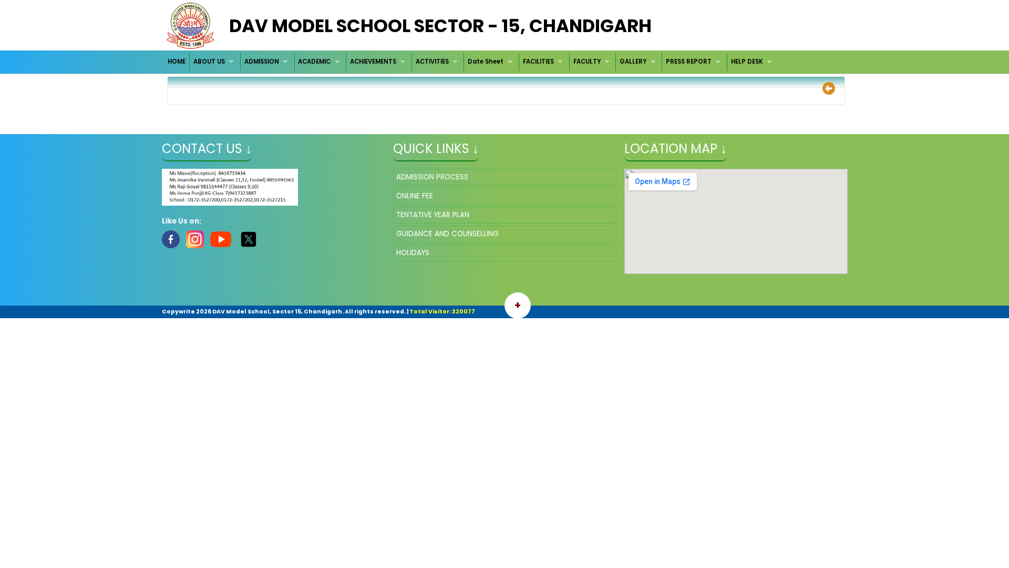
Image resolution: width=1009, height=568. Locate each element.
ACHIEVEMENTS (373, 61)
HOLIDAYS (412, 253)
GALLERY (633, 61)
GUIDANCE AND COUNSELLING (447, 234)
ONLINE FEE (414, 196)
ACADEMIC (314, 61)
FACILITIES (538, 61)
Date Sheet (485, 61)
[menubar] (471, 61)
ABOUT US (209, 61)
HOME (177, 61)
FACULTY (587, 61)
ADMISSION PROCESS (432, 177)
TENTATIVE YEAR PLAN (432, 215)
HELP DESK (747, 61)
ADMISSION (261, 61)
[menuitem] (177, 61)
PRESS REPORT (689, 61)
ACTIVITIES (432, 61)
